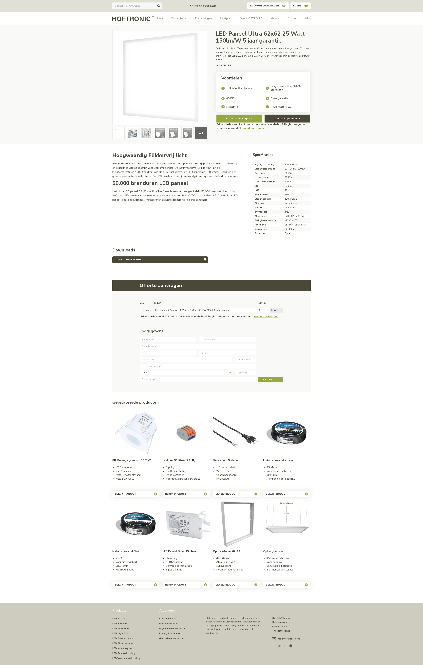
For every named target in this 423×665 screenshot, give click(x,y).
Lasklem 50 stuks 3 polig (179, 460)
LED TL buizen (120, 628)
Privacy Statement (169, 633)
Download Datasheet (129, 259)
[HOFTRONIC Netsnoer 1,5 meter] (236, 433)
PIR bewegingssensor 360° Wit (132, 460)
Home (159, 18)
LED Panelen (119, 623)
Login (297, 5)
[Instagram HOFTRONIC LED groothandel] (281, 644)
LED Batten (118, 618)
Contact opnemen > (287, 118)
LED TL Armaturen (123, 643)
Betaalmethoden (168, 623)
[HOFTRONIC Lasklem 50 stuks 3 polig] (186, 433)
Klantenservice (167, 618)
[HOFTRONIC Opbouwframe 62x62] (236, 524)
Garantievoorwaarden (171, 638)
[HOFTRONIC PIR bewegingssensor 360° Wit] (135, 433)
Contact (293, 18)
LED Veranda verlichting (126, 658)
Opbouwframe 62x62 (226, 551)
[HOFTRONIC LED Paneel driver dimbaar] (186, 524)
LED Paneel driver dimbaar (180, 551)
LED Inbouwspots (122, 648)
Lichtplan (225, 18)
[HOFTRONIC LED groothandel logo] (133, 18)
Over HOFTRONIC (251, 18)
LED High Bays (120, 633)
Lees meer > (224, 65)
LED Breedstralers (122, 638)
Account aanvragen (264, 5)
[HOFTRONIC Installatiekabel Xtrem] (286, 433)
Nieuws (275, 18)
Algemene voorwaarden (172, 628)
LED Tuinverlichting (123, 653)
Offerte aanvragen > (239, 118)
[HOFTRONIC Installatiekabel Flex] (135, 524)
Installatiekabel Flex (125, 551)
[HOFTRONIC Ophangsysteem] (286, 524)
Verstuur (266, 379)
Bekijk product (125, 493)
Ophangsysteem (273, 551)
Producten (177, 18)
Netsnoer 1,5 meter (225, 460)
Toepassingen (203, 18)
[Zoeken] (158, 5)
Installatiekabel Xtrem (278, 460)
